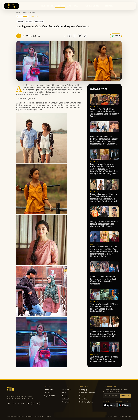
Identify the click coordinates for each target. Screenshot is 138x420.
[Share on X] (69, 36)
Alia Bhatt (20, 21)
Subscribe (125, 395)
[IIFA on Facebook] (9, 403)
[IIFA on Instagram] (14, 403)
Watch (64, 393)
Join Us (117, 36)
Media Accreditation (86, 402)
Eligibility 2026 (49, 396)
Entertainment (39, 21)
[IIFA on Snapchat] (38, 403)
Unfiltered (65, 399)
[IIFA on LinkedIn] (28, 403)
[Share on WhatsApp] (80, 36)
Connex (64, 396)
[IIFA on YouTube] (23, 403)
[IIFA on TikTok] (33, 403)
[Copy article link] (85, 36)
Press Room (83, 396)
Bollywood (32, 12)
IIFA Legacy (83, 390)
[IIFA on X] (18, 403)
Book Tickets (48, 390)
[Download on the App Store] (109, 405)
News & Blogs (66, 390)
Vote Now (47, 393)
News (24, 12)
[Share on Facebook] (75, 36)
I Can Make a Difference (87, 393)
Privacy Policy (112, 416)
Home (18, 12)
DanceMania (66, 402)
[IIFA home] (11, 6)
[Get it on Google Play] (124, 405)
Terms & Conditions (125, 416)
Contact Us (83, 399)
